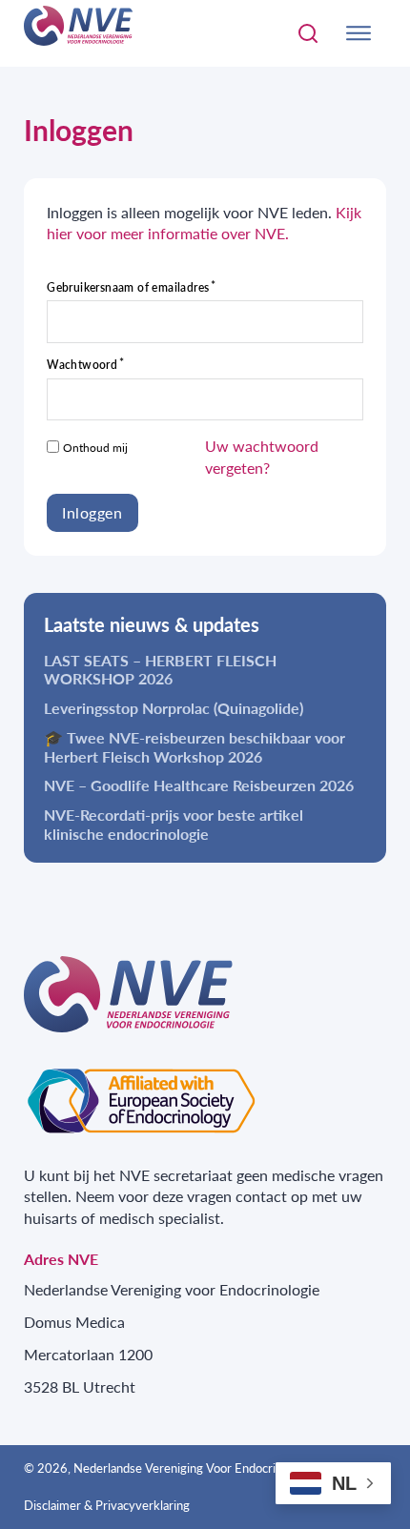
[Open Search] (308, 33)
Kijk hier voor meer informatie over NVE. (204, 223)
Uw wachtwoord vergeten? (261, 457)
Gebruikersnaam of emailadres (128, 288)
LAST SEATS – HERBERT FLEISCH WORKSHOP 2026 (160, 669)
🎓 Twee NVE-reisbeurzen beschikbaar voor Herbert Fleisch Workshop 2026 (194, 746)
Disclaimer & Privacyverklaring (107, 1505)
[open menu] (358, 33)
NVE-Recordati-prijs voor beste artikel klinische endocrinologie (173, 824)
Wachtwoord (82, 365)
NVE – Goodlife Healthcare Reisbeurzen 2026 (199, 785)
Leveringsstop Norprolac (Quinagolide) (173, 708)
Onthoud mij (95, 448)
